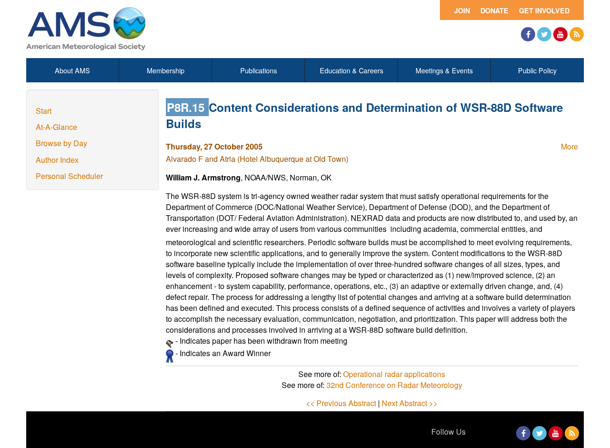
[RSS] (576, 34)
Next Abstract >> (409, 403)
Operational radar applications (394, 373)
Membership (165, 70)
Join (462, 10)
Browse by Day (61, 143)
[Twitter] (544, 34)
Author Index (57, 159)
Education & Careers (351, 70)
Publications (258, 70)
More (569, 146)
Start (43, 110)
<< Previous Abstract (341, 403)
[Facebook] (528, 34)
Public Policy (537, 70)
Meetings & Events (444, 70)
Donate (494, 10)
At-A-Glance (56, 126)
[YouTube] (560, 34)
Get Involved (544, 10)
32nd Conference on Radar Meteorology (394, 384)
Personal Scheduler (69, 175)
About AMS (72, 70)
